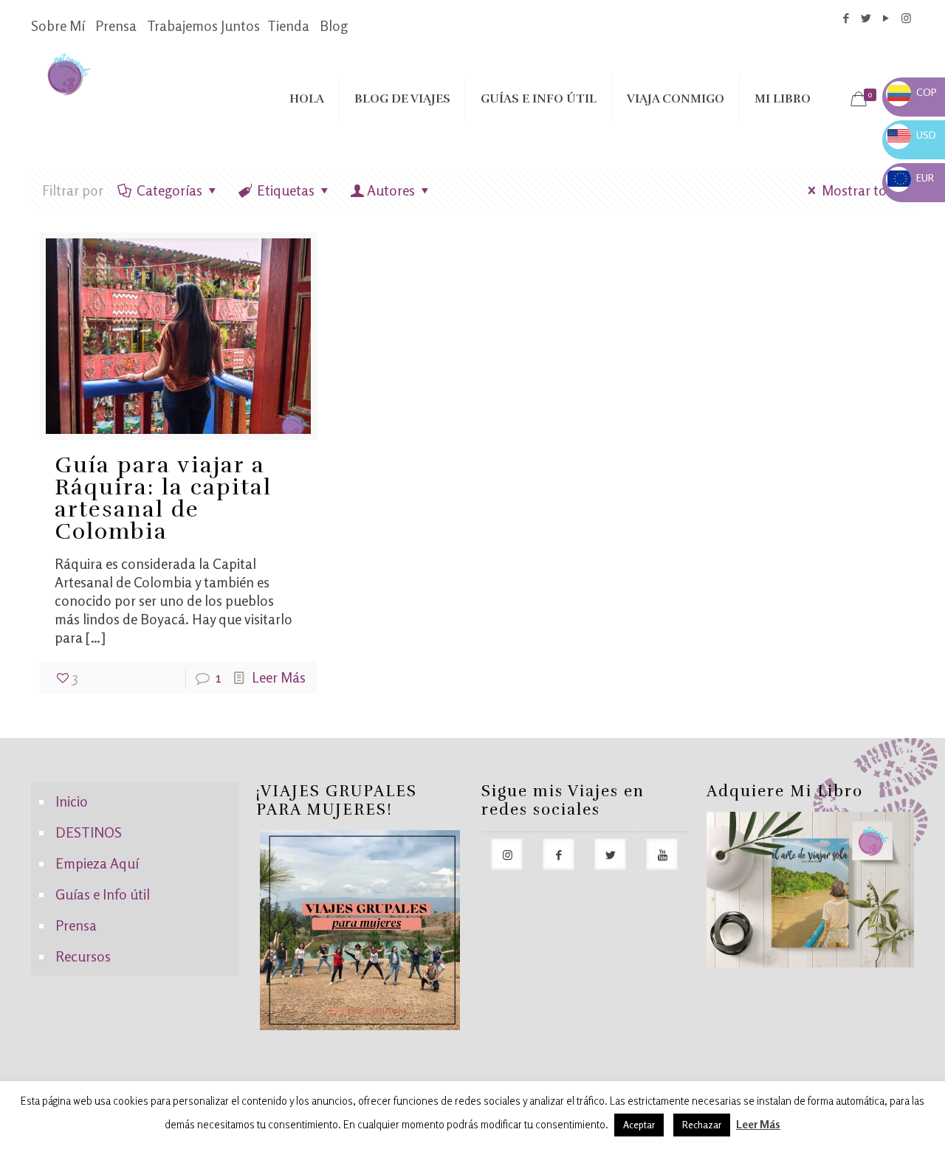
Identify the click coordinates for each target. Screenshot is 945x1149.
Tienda (288, 25)
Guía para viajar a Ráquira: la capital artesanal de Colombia (163, 498)
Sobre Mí (58, 25)
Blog (334, 25)
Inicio (71, 801)
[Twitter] (866, 18)
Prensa (116, 25)
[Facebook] (846, 18)
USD (911, 134)
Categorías (169, 190)
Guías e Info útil (102, 894)
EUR (910, 177)
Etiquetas (286, 190)
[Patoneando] (69, 73)
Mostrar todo (862, 190)
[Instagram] (906, 18)
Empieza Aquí (97, 863)
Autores (391, 190)
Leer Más (279, 677)
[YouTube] (886, 18)
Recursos (83, 956)
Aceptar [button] (639, 1125)
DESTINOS (88, 832)
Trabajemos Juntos (203, 25)
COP (912, 92)
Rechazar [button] (701, 1125)
